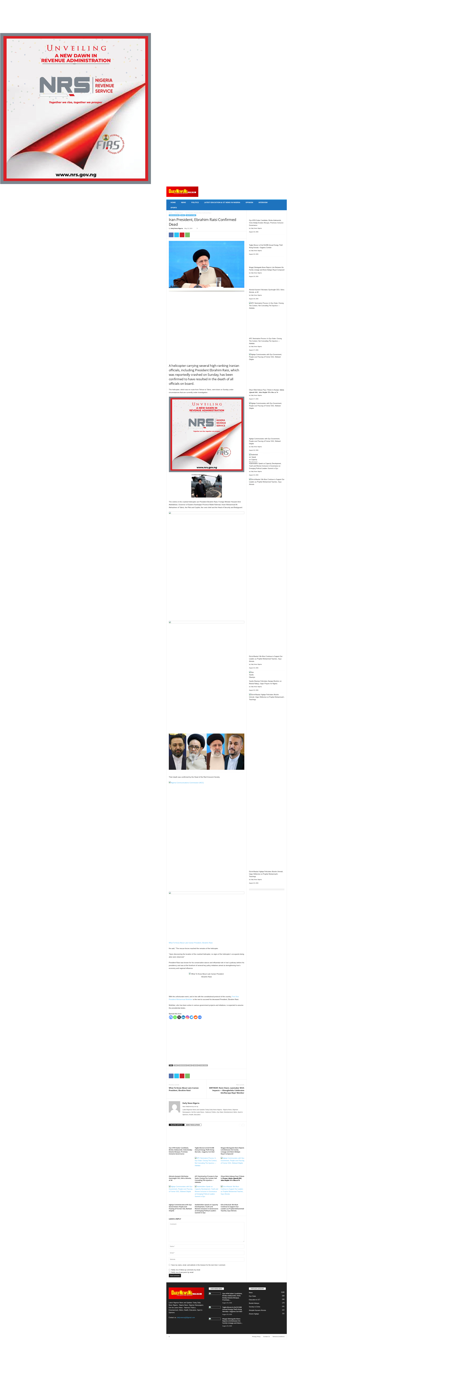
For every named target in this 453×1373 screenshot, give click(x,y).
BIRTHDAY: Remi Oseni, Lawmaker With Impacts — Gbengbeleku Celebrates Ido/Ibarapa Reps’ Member (226, 1090)
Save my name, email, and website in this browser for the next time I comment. (198, 1265)
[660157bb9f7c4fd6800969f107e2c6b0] (226, 108)
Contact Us (266, 1336)
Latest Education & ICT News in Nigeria (222, 202)
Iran (190, 1065)
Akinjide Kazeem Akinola (257, 1310)
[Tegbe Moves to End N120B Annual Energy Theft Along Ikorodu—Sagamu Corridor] (206, 1137)
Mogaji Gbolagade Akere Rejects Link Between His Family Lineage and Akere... (232, 1321)
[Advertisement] (71, 16)
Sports (174, 207)
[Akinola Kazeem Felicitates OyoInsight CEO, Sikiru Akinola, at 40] (180, 1166)
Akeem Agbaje (254, 1314)
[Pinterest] (182, 235)
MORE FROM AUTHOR (193, 1125)
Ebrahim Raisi (183, 1065)
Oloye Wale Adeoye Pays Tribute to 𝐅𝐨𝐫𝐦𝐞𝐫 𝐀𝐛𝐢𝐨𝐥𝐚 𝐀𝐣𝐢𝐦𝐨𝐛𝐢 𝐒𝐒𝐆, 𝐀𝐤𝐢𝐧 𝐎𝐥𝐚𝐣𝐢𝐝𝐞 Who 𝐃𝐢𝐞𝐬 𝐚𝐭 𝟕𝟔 (232, 1178)
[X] (176, 235)
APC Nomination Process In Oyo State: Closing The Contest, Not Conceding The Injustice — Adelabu (206, 1179)
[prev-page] (240, 1125)
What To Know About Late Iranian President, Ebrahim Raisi (191, 943)
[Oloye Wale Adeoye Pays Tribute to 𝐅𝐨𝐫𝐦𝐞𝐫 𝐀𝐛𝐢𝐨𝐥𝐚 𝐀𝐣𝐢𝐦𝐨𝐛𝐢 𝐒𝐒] (232, 1166)
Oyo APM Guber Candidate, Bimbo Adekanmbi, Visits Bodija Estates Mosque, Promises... (232, 1296)
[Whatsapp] (175, 1017)
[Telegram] (191, 1017)
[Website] (199, 1118)
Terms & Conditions (279, 1336)
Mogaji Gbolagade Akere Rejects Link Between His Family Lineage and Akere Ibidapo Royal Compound (232, 1151)
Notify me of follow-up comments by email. (186, 1270)
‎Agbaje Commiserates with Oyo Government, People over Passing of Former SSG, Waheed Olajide (180, 1208)
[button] (283, 205)
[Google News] (200, 1017)
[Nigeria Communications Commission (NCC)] (206, 835)
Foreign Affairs (179, 213)
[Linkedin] (183, 1017)
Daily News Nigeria (177, 228)
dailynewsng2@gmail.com (186, 1317)
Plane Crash (203, 1065)
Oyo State (252, 1296)
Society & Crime (190, 215)
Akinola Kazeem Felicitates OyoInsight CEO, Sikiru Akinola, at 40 (180, 1178)
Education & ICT (254, 1300)
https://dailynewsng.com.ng (190, 1106)
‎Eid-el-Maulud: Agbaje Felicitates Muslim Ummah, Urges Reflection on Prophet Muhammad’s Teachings (266, 874)
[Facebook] (171, 235)
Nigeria (195, 1065)
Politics (195, 202)
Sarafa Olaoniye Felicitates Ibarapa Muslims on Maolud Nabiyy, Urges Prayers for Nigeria (265, 682)
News (183, 202)
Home (173, 202)
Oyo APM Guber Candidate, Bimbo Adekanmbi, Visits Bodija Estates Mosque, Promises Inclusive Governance (180, 1151)
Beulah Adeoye (254, 1303)
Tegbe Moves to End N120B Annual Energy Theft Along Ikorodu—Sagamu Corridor (205, 1150)
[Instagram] (187, 1017)
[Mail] (193, 1118)
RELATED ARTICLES (176, 1125)
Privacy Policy (256, 1336)
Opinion (249, 202)
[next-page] (243, 1125)
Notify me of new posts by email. (182, 1272)
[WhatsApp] (187, 235)
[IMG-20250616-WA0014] (206, 915)
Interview (263, 202)
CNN (176, 1065)
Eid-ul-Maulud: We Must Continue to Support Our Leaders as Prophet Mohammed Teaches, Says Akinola (232, 1208)
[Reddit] (195, 1017)
